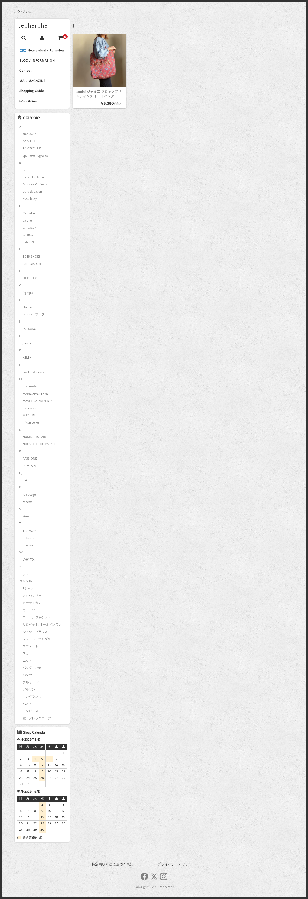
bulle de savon (32, 191)
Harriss (27, 307)
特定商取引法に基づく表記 (113, 864)
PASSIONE (30, 458)
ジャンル (25, 581)
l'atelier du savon (34, 372)
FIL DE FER (30, 278)
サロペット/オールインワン (42, 624)
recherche (33, 25)
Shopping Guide (31, 91)
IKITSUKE (29, 328)
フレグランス (32, 696)
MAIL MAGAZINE (32, 80)
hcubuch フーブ (34, 314)
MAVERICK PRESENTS (37, 401)
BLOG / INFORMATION (37, 60)
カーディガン (32, 603)
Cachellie (29, 213)
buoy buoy (30, 199)
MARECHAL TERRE (35, 393)
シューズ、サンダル (37, 639)
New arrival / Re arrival (46, 50)
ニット (27, 660)
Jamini (27, 343)
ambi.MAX (29, 134)
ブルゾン (29, 689)
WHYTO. (29, 559)
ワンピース (30, 711)
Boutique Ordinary (35, 184)
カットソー (30, 610)
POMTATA (29, 466)
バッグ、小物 (32, 668)
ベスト (27, 704)
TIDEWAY (29, 530)
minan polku (31, 422)
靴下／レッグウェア (37, 718)
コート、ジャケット (37, 617)
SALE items (28, 101)
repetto (27, 502)
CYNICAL (29, 242)
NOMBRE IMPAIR (34, 437)
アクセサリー (32, 595)
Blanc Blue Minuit (34, 177)
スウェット (30, 646)
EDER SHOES (31, 256)
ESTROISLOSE (32, 264)
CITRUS (28, 235)
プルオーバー (32, 682)
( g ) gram (29, 292)
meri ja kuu (30, 408)
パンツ (27, 675)
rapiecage (29, 494)
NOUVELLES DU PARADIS (40, 444)
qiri (25, 480)
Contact (25, 70)
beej (25, 170)
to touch (28, 538)
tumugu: (28, 545)
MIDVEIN (29, 415)
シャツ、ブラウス (35, 631)
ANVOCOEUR (32, 148)
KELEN (27, 357)
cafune (27, 220)
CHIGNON (30, 227)
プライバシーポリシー (175, 864)
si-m (26, 516)
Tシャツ (28, 588)
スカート (29, 653)
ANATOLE (29, 141)
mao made (30, 386)
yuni (25, 574)
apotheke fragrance (36, 155)
